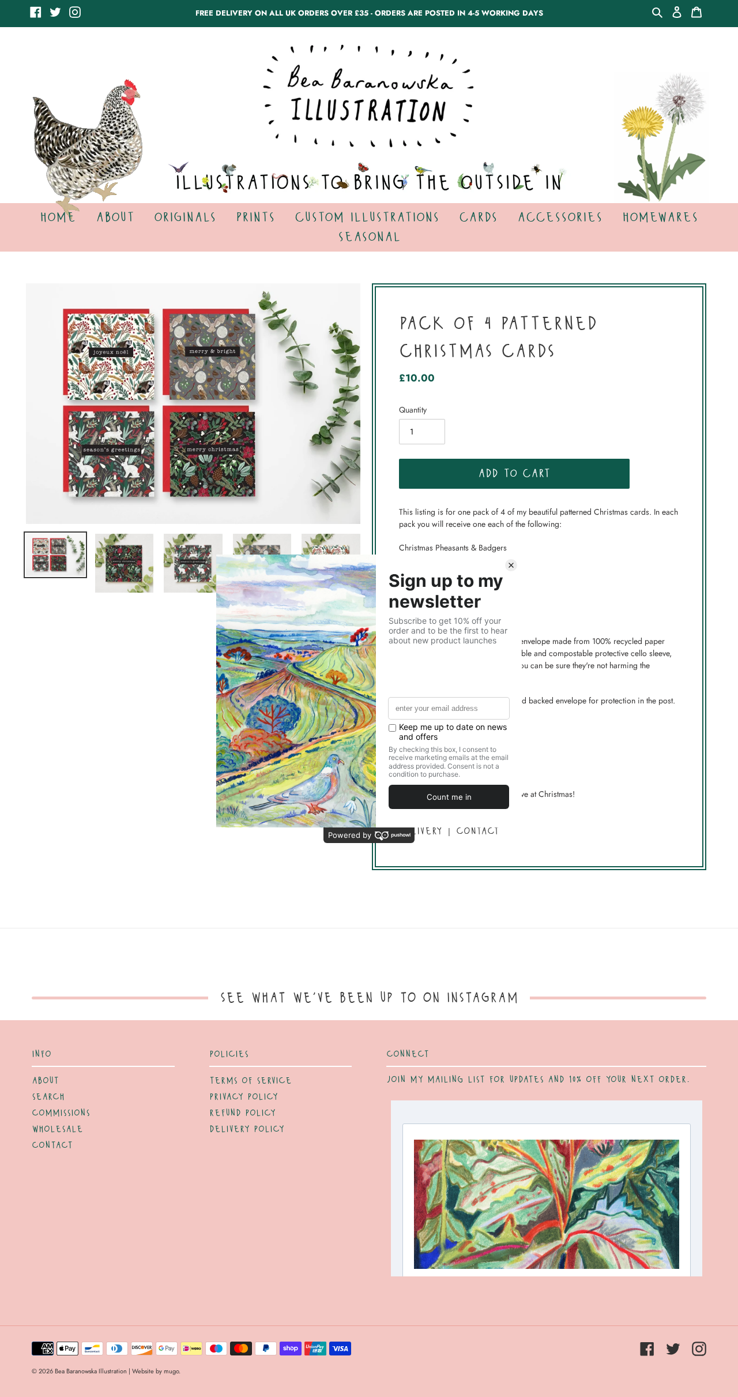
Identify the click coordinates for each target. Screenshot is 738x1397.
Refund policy (242, 1113)
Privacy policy (243, 1097)
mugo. (172, 1371)
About (45, 1080)
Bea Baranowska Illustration (91, 1371)
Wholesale (57, 1129)
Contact (52, 1145)
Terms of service (250, 1080)
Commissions (61, 1113)
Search (48, 1097)
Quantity (413, 409)
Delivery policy (246, 1129)
